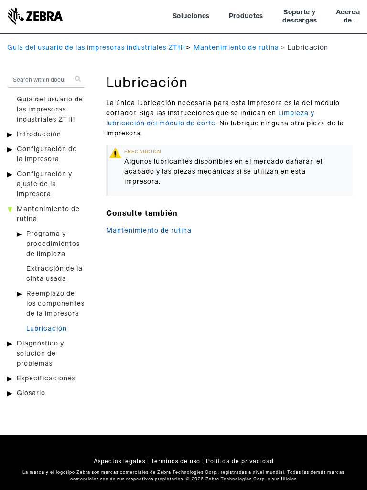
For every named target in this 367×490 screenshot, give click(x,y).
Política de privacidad (240, 461)
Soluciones (191, 16)
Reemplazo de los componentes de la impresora (55, 303)
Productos (246, 16)
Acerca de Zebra (348, 17)
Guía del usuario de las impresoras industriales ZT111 (96, 48)
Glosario (31, 393)
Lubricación (46, 328)
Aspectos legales (119, 461)
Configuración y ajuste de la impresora (44, 184)
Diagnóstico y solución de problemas (40, 353)
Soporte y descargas (299, 16)
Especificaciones (46, 378)
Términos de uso (175, 461)
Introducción (39, 134)
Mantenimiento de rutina (236, 48)
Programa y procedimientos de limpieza (53, 244)
